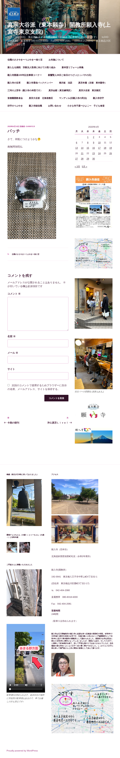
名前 (12, 336)
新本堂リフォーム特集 (73, 67)
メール (13, 352)
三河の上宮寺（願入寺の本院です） (25, 90)
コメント (14, 293)
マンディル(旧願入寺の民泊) (73, 98)
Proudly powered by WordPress (22, 750)
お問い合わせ (54, 105)
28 (82, 158)
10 (99, 142)
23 (93, 153)
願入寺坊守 (98, 98)
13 (76, 148)
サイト (11, 369)
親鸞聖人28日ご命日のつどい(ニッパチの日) (69, 75)
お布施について (56, 59)
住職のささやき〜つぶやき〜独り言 (25, 59)
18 (105, 148)
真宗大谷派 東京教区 (90, 90)
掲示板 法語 (65, 82)
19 (110, 148)
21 (82, 153)
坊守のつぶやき (15, 105)
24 (99, 153)
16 (93, 148)
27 (76, 158)
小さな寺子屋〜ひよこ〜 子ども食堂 (86, 105)
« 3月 (77, 166)
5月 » (84, 166)
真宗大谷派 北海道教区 (41, 98)
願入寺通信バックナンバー (40, 82)
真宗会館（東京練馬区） (61, 90)
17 (99, 148)
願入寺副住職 (35, 105)
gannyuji (30, 126)
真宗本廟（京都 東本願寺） (92, 82)
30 (93, 158)
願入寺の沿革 (14, 82)
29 (88, 158)
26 (110, 153)
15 (88, 148)
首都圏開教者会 (15, 98)
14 (82, 148)
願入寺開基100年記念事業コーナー (25, 75)
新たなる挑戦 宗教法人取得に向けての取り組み (32, 67)
